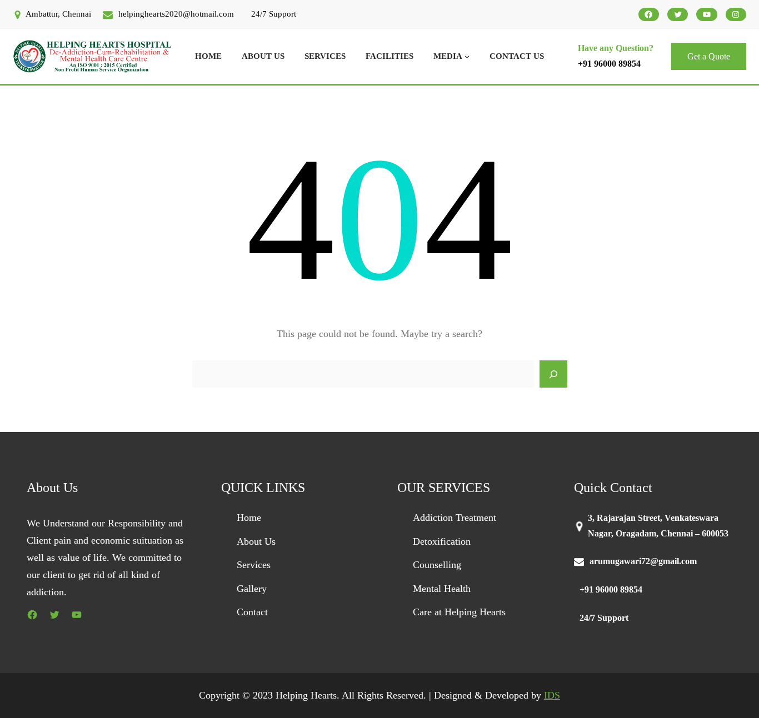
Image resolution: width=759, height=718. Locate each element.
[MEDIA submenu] (467, 56)
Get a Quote (708, 56)
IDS (552, 695)
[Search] (553, 374)
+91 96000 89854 (609, 63)
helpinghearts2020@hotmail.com (176, 13)
